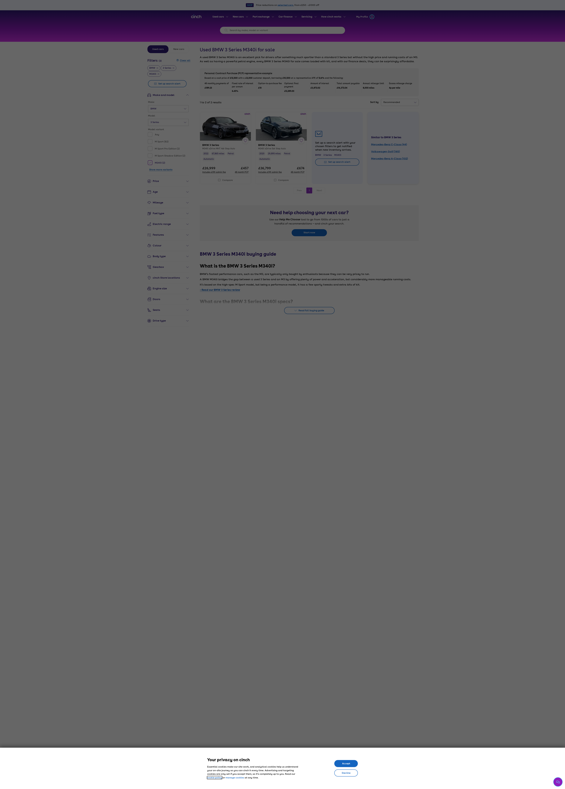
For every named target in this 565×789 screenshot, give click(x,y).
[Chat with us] (558, 782)
